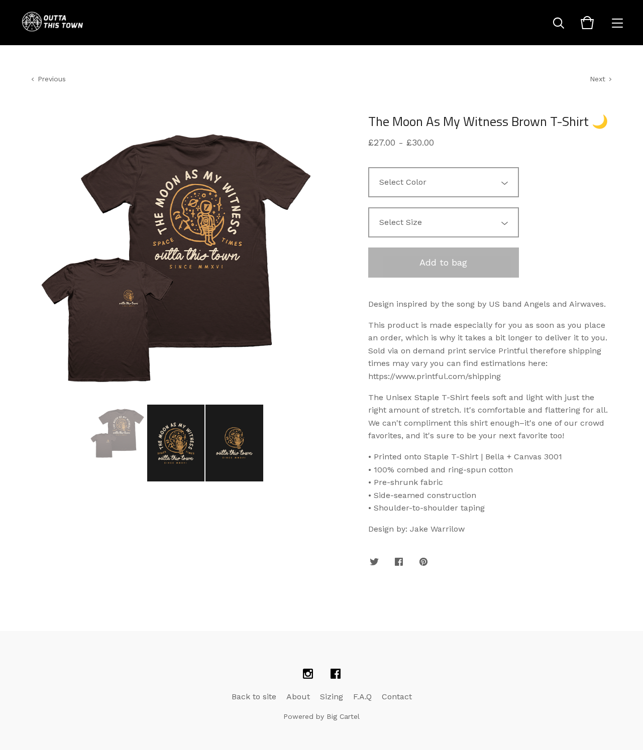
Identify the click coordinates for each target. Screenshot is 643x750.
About (298, 696)
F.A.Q (362, 696)
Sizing (331, 696)
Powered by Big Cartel (321, 716)
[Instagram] (307, 674)
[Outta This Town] (53, 22)
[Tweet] (374, 562)
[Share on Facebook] (399, 562)
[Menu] (617, 23)
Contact (397, 696)
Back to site (254, 696)
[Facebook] (335, 674)
